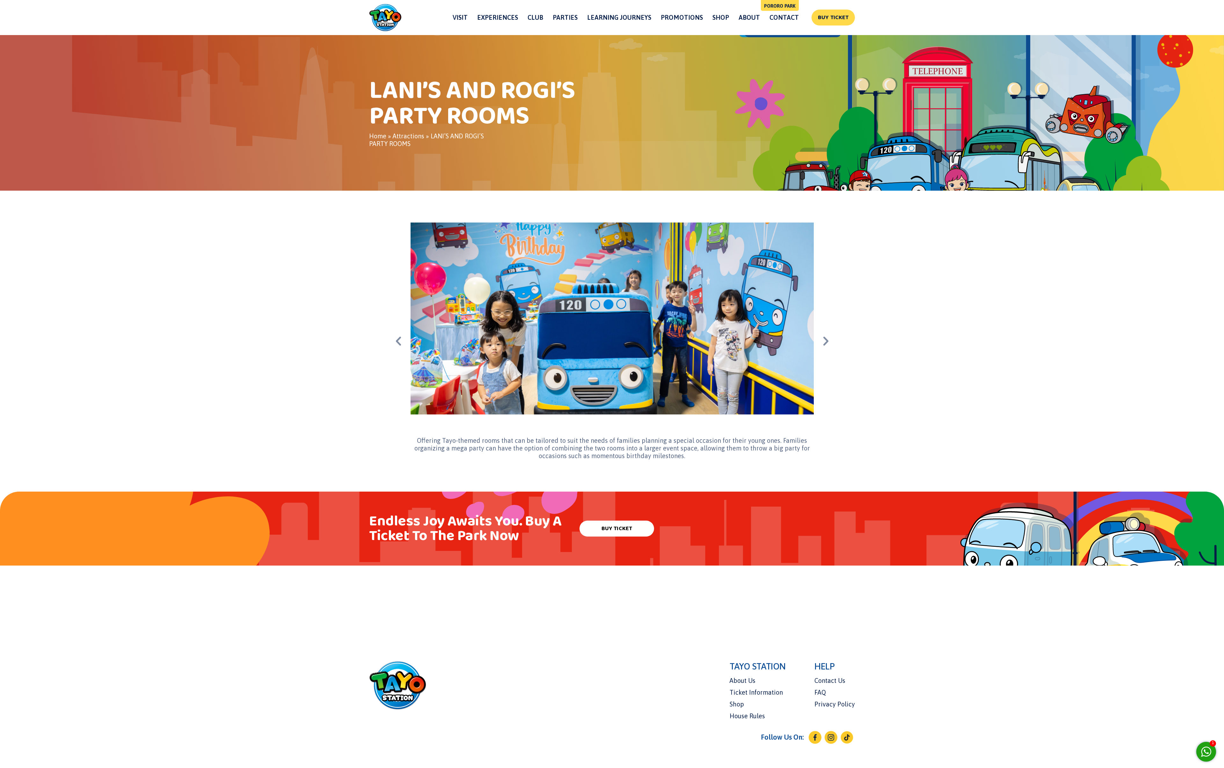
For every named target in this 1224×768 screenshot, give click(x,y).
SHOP (720, 17)
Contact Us (829, 680)
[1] (1206, 751)
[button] (825, 341)
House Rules (747, 716)
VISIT (460, 17)
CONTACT (784, 17)
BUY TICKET (833, 17)
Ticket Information (756, 692)
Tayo (449, 440)
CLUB (535, 17)
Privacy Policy (834, 704)
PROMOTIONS (682, 17)
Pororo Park (780, 6)
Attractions (408, 136)
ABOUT (749, 17)
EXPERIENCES (497, 17)
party (476, 448)
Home (377, 136)
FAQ (820, 692)
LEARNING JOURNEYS (619, 17)
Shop (737, 704)
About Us (742, 680)
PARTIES (565, 17)
